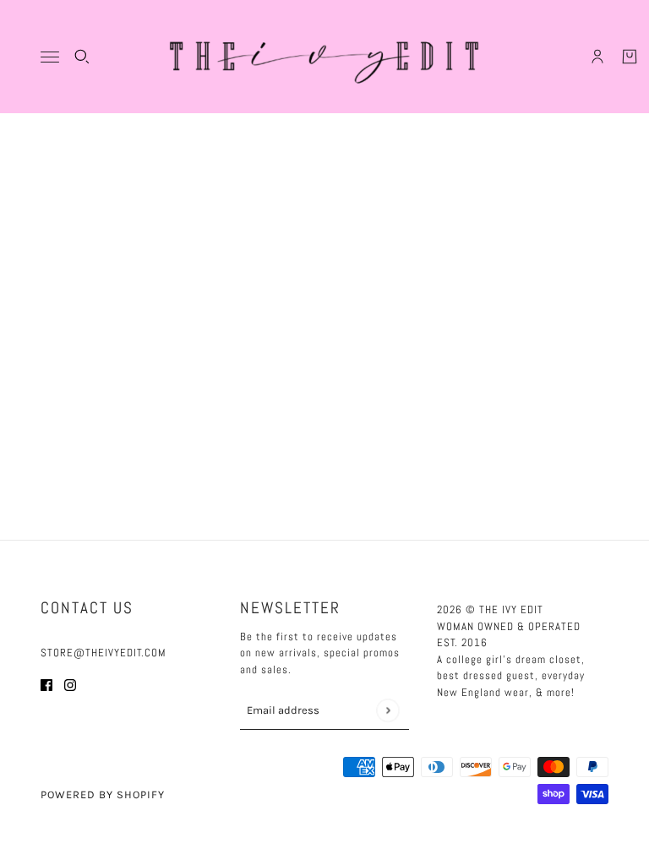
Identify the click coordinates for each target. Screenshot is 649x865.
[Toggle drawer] (50, 57)
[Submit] (387, 710)
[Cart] (629, 56)
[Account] (597, 56)
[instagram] (70, 684)
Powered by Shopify (103, 794)
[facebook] (46, 684)
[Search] (82, 56)
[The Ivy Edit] (324, 56)
